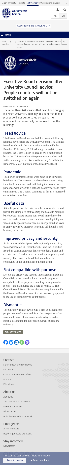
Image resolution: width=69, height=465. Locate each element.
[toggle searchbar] (64, 9)
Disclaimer (8, 384)
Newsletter (9, 446)
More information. (41, 455)
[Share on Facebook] (5, 342)
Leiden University (9, 3)
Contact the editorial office (16, 374)
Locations (8, 369)
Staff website (5, 43)
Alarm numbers (11, 428)
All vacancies (9, 411)
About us (8, 396)
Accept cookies (15, 460)
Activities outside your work (17, 416)
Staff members (33, 3)
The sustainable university (16, 401)
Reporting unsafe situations (17, 433)
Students (21, 3)
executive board (13, 332)
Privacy (7, 379)
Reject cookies (41, 460)
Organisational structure (50, 3)
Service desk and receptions (17, 364)
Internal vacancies (12, 406)
